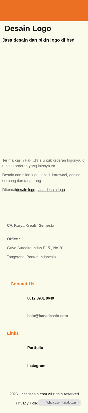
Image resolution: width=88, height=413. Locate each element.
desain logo (25, 190)
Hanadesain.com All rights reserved (44, 394)
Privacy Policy (28, 403)
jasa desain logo (51, 190)
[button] (68, 10)
